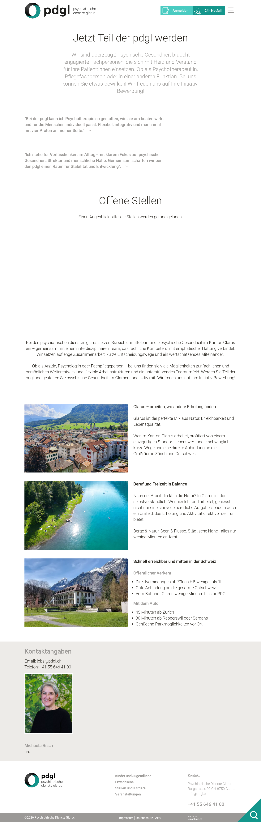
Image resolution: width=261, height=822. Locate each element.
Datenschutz (144, 818)
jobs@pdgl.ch (49, 661)
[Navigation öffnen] (232, 10)
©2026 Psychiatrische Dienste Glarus (49, 817)
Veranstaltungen (128, 794)
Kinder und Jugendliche (133, 776)
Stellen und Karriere (130, 788)
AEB (158, 818)
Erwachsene (124, 782)
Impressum (126, 818)
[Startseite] (60, 10)
